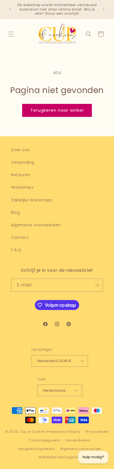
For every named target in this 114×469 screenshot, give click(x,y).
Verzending (22, 162)
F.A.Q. (16, 250)
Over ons (20, 150)
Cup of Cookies (33, 431)
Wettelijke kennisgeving (59, 457)
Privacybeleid (97, 431)
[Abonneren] (96, 285)
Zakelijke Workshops (31, 200)
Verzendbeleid (77, 440)
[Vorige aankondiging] (10, 9)
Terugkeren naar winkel (57, 110)
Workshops (22, 187)
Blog (15, 212)
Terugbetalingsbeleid (36, 449)
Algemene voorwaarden (36, 225)
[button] (11, 34)
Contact (19, 237)
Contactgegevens (44, 440)
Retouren (20, 175)
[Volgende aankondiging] (104, 9)
